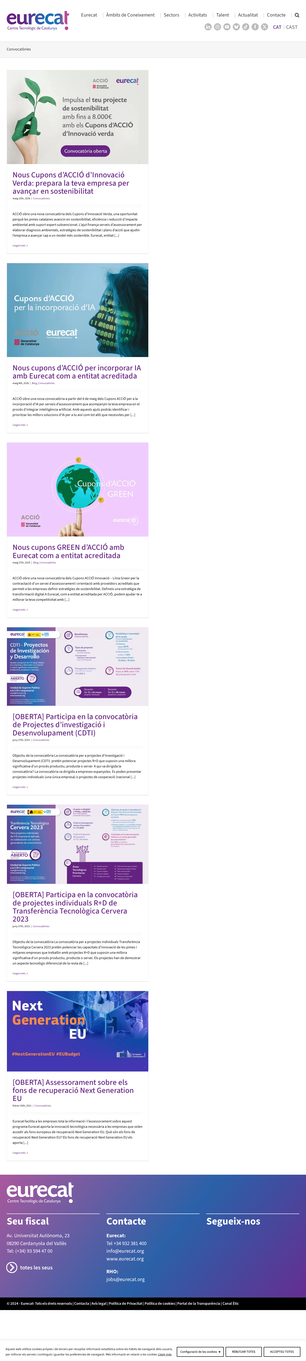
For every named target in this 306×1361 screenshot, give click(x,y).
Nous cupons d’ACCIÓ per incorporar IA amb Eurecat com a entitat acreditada (77, 372)
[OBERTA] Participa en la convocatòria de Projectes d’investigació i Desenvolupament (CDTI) (75, 725)
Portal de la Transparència (198, 1303)
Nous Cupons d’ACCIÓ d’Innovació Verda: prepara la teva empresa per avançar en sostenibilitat (71, 183)
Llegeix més (19, 246)
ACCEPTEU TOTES (282, 1352)
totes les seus (36, 1267)
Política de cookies (160, 1303)
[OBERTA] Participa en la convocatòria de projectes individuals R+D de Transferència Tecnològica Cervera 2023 (75, 907)
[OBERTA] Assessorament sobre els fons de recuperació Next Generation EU (73, 1090)
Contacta (81, 1303)
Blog (34, 383)
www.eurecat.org (125, 1258)
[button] (297, 15)
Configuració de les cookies (198, 1352)
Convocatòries (41, 198)
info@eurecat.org (125, 1251)
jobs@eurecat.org (125, 1279)
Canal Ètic (230, 1303)
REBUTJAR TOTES (243, 1352)
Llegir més (165, 1354)
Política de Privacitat (125, 1303)
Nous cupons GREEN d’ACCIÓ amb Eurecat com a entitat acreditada (68, 551)
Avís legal (99, 1303)
